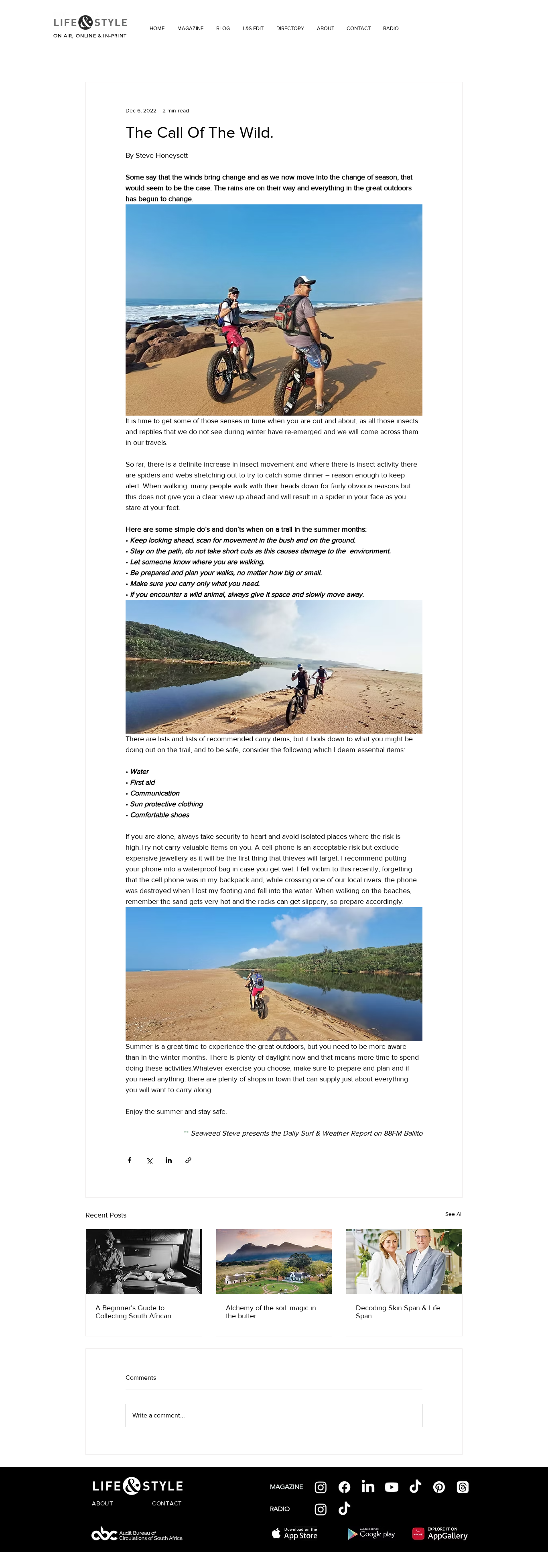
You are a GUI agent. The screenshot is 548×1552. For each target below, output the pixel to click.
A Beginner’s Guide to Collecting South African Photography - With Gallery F (140, 1312)
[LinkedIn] (368, 1487)
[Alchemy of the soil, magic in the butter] (274, 1261)
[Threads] (463, 1487)
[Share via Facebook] (129, 1160)
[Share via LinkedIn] (169, 1160)
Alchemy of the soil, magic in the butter (271, 1312)
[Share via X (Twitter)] (149, 1160)
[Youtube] (392, 1487)
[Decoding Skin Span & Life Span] (404, 1261)
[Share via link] (188, 1160)
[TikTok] (415, 1487)
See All (454, 1214)
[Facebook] (344, 1487)
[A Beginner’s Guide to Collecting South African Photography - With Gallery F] (144, 1261)
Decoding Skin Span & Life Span (398, 1312)
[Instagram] (321, 1487)
